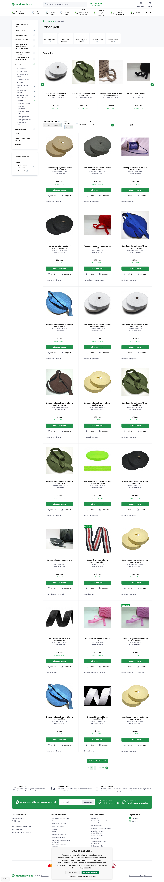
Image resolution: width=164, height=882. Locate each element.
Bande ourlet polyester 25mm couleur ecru (97, 404)
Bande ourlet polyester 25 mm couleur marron (59, 404)
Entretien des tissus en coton (101, 828)
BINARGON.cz (148, 876)
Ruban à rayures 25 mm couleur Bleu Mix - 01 (97, 561)
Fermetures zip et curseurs (22, 75)
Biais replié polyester (22, 108)
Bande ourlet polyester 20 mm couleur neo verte (97, 482)
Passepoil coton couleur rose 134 (97, 639)
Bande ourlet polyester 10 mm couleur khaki (135, 404)
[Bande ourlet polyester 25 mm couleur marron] (59, 382)
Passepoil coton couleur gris (59, 560)
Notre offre (95, 818)
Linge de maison (20, 129)
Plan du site (44, 876)
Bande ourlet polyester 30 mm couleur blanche (56, 94)
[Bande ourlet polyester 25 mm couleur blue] (59, 303)
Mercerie (51, 21)
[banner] (25, 4)
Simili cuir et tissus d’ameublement (22, 59)
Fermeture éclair (22, 68)
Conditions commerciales (60, 818)
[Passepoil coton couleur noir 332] (138, 72)
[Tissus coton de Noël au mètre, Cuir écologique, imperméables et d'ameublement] (43, 21)
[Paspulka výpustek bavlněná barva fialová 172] (135, 617)
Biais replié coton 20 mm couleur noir (59, 639)
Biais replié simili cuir (24, 113)
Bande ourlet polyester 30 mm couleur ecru (135, 718)
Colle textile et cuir (23, 79)
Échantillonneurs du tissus (22, 25)
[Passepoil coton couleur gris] (59, 539)
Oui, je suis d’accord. (90, 872)
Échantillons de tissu (59, 824)
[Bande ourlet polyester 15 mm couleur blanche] (135, 303)
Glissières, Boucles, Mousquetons (23, 96)
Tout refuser (72, 872)
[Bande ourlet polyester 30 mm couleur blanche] (56, 72)
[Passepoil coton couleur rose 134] (97, 617)
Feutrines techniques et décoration (22, 53)
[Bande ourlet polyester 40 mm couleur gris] (97, 146)
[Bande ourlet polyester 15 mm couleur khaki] (83, 72)
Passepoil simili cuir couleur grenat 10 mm (135, 168)
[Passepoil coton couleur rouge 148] (97, 225)
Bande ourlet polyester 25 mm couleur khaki (59, 482)
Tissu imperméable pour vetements (99, 842)
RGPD (54, 832)
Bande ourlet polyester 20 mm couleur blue (59, 718)
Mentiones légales (58, 826)
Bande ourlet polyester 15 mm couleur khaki (83, 94)
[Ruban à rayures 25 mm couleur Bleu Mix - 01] (97, 539)
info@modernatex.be (95, 5)
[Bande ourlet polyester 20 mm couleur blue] (59, 696)
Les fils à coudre (96, 826)
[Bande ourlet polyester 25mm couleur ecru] (97, 382)
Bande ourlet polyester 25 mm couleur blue (59, 325)
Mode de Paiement (58, 837)
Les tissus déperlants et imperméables (99, 822)
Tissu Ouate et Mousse (21, 91)
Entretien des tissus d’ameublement (97, 832)
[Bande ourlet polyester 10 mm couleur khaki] (135, 382)
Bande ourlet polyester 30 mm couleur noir (135, 482)
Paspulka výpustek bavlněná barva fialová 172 (135, 639)
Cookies (55, 829)
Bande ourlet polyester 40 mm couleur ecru (135, 561)
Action (17, 134)
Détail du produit (59, 190)
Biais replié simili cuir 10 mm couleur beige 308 (111, 94)
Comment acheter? (59, 835)
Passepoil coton (24, 117)
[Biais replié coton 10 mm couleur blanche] (97, 696)
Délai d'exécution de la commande (59, 846)
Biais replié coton (24, 104)
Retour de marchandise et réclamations (61, 841)
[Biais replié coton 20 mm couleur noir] (59, 617)
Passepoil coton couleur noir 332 (138, 94)
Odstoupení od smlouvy (60, 821)
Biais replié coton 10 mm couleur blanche (97, 718)
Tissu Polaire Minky (22, 40)
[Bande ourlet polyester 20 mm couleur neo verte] (97, 460)
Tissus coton (20, 30)
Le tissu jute (95, 839)
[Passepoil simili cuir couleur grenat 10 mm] (135, 146)
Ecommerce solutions (136, 876)
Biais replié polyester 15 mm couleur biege (60, 168)
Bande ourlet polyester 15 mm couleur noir (60, 247)
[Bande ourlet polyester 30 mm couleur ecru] (135, 696)
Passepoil (20, 100)
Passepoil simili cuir (25, 120)
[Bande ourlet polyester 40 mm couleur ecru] (135, 539)
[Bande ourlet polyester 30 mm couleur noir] (135, 460)
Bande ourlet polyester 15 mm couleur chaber (135, 247)
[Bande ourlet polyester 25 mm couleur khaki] (59, 460)
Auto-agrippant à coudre (22, 86)
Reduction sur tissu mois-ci (22, 139)
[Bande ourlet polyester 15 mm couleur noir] (59, 225)
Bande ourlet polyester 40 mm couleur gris (97, 168)
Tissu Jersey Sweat (21, 35)
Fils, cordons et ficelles (21, 124)
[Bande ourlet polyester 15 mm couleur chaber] (135, 225)
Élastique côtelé (22, 71)
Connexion (88, 802)
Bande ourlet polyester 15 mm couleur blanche (135, 325)
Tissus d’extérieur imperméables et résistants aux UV (21, 46)
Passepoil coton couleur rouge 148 (97, 247)
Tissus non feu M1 (97, 836)
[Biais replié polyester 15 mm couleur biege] (59, 146)
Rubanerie (20, 82)
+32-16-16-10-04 (95, 3)
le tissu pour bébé (97, 846)
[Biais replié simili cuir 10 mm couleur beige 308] (111, 72)
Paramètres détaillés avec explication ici (82, 876)
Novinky (18, 144)
